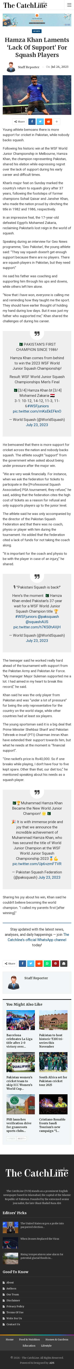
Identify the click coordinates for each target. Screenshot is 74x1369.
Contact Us (13, 1324)
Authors (11, 1288)
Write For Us (14, 1318)
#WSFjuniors (38, 406)
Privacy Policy (15, 1306)
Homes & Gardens (56, 1339)
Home (9, 1339)
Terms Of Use (15, 1312)
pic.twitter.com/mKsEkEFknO (37, 411)
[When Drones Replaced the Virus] (10, 1243)
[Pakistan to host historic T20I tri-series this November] (53, 1020)
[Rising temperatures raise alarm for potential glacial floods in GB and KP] (10, 1258)
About (10, 1282)
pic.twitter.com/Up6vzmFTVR (37, 864)
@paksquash (48, 616)
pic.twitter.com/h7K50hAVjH (37, 627)
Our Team (12, 1294)
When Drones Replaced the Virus (39, 1238)
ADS (51, 1362)
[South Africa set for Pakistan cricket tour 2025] (53, 1062)
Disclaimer (13, 1300)
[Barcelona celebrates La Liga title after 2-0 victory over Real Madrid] (20, 1020)
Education (29, 1345)
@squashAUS (37, 622)
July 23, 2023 (37, 425)
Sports (36, 31)
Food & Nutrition (29, 1339)
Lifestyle (46, 1345)
